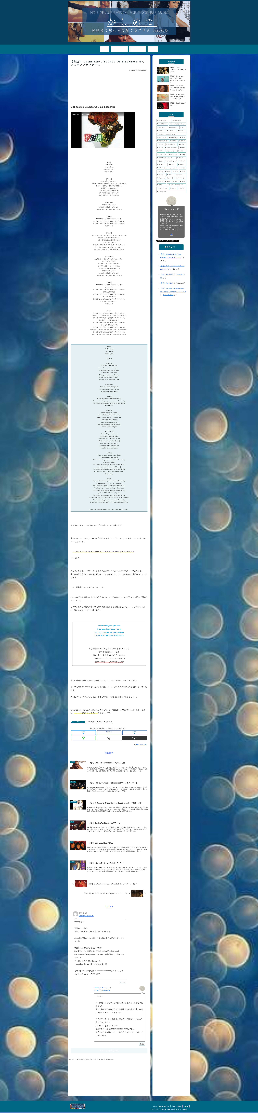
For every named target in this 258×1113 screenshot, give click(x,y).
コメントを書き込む (109, 1050)
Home (155, 1106)
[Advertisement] (109, 87)
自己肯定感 (108, 722)
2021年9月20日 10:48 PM (102, 990)
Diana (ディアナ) (101, 987)
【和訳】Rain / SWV (166, 274)
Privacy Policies (176, 1106)
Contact (186, 1106)
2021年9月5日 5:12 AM (86, 916)
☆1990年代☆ (92, 722)
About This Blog (164, 1106)
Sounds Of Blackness (78, 722)
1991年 (100, 722)
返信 (123, 982)
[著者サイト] (171, 234)
